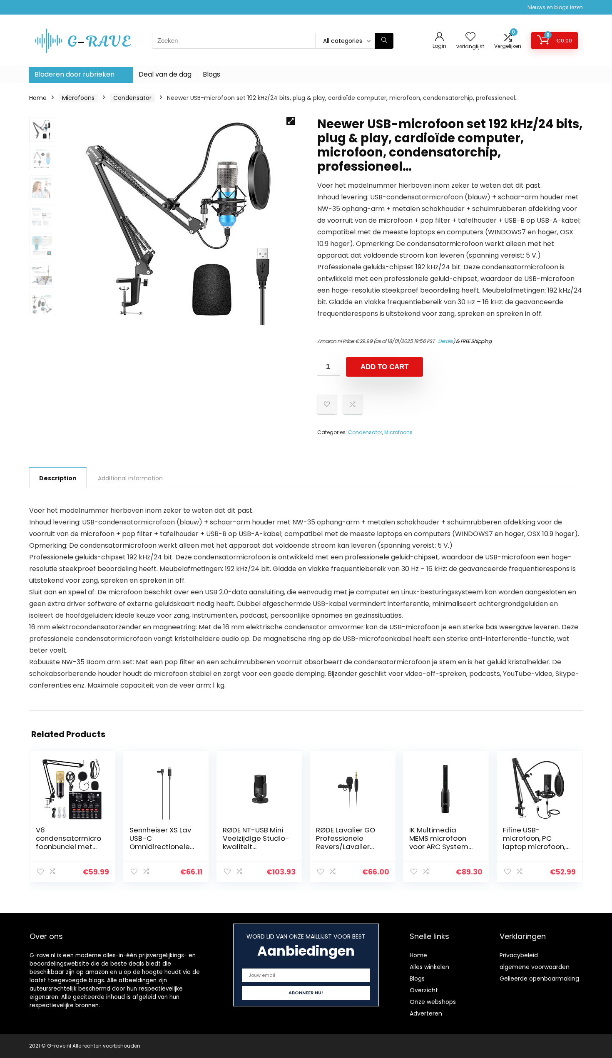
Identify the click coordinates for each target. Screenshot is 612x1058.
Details (445, 341)
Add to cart (384, 367)
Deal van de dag (165, 74)
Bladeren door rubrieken (74, 74)
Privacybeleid (519, 955)
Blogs (211, 74)
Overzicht (424, 990)
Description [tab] (58, 478)
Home (38, 98)
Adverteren (426, 1013)
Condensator (132, 98)
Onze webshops (433, 1002)
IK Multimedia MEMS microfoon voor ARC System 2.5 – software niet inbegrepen (441, 846)
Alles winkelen (429, 967)
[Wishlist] (470, 37)
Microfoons (78, 98)
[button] (290, 121)
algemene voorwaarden (535, 967)
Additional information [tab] (130, 478)
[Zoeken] (384, 41)
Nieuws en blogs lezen (555, 7)
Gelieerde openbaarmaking (539, 978)
